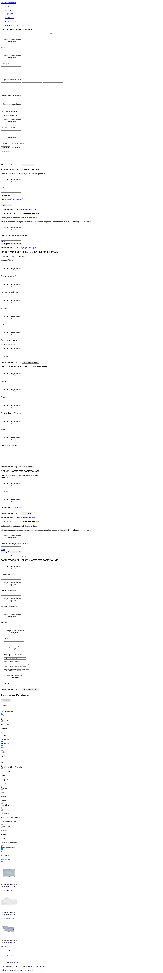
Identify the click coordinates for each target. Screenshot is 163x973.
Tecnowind (5, 744)
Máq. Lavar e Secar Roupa (10, 817)
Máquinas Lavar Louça (9, 822)
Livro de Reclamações (26, 970)
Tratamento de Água (8, 860)
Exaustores (5, 784)
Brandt (3, 735)
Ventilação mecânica (8, 864)
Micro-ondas (5, 826)
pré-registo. (33, 209)
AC (2, 763)
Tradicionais (5, 855)
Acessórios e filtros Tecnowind (12, 767)
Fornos (3, 801)
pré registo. (33, 517)
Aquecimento (5, 720)
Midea (3, 752)
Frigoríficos (5, 805)
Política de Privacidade (9, 970)
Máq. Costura (5, 724)
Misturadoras (5, 830)
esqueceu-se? (17, 507)
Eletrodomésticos (7, 716)
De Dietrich (5, 739)
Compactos (5, 780)
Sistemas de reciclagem (9, 843)
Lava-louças (5, 813)
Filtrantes (4, 792)
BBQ (3, 775)
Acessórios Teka (6, 771)
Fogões (3, 796)
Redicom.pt (40, 966)
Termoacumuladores (8, 847)
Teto (2, 851)
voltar (3, 241)
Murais (3, 834)
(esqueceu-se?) (18, 199)
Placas (3, 838)
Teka (2, 748)
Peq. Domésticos (7, 712)
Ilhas (2, 809)
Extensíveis (5, 788)
